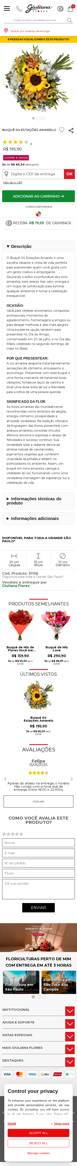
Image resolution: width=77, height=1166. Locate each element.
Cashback (60, 8)
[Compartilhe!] (71, 131)
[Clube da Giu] (38, 951)
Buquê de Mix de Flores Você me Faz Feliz (20, 649)
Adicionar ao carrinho (37, 196)
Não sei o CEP (12, 182)
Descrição (21, 246)
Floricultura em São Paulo (19, 987)
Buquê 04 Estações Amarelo (38, 719)
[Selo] (15, 159)
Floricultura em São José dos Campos (58, 984)
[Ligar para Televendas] (19, 8)
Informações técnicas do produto (34, 500)
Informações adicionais (35, 518)
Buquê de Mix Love (57, 649)
